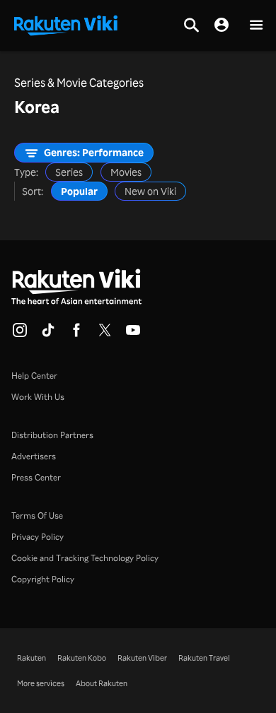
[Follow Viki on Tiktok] (48, 334)
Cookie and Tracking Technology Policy (85, 558)
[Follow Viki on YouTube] (133, 334)
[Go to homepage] (65, 24)
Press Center (36, 477)
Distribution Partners (52, 435)
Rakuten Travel (204, 658)
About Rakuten (101, 683)
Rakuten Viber (142, 658)
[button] (256, 26)
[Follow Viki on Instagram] (19, 334)
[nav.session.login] (221, 25)
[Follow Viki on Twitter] (104, 334)
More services (40, 683)
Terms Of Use (37, 515)
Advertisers (33, 456)
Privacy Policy (37, 536)
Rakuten (31, 658)
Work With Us (37, 396)
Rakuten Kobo (81, 658)
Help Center (34, 375)
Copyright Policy (42, 579)
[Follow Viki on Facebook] (76, 334)
